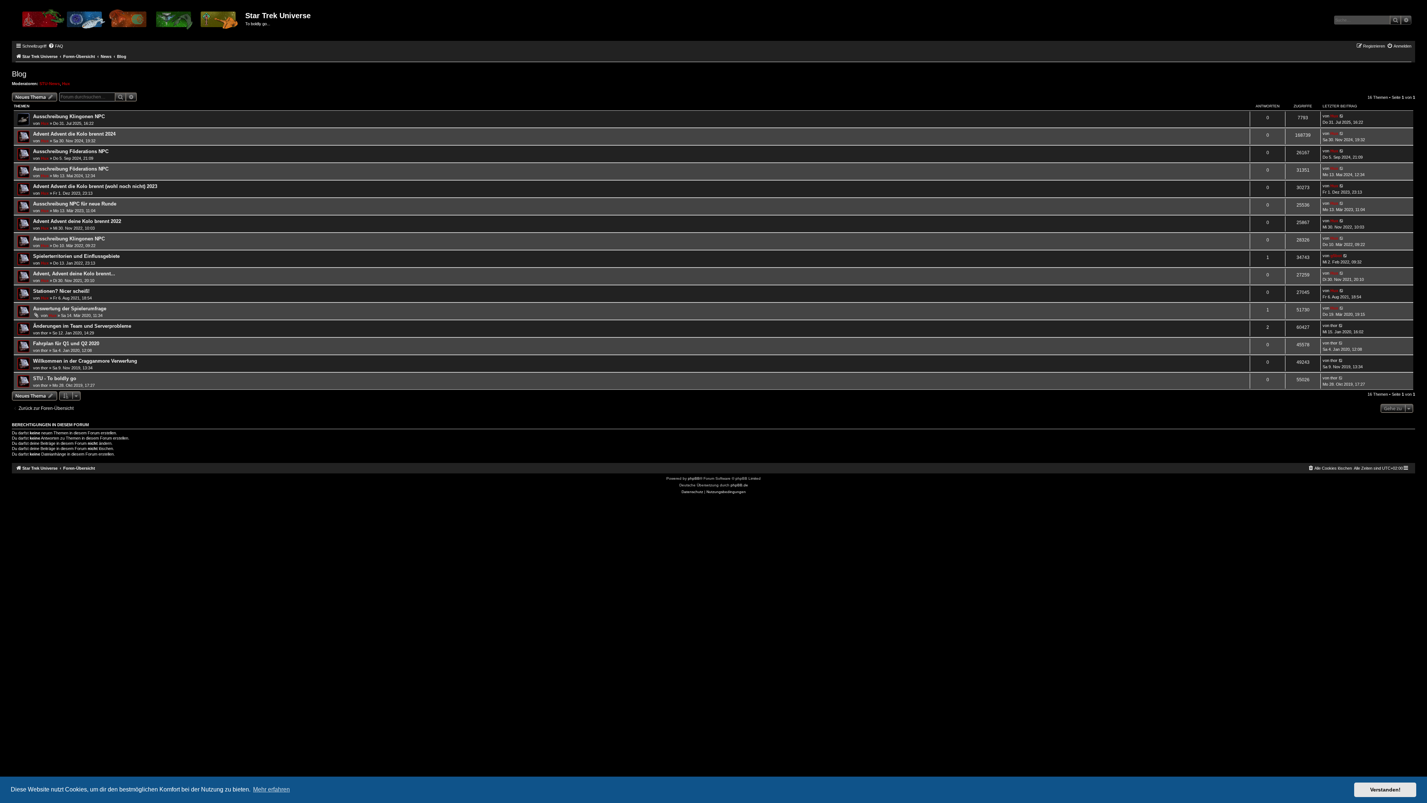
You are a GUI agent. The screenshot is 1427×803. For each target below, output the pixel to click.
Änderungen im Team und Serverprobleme (82, 326)
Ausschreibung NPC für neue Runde (74, 204)
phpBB (694, 478)
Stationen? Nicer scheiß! (61, 291)
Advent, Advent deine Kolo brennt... (74, 273)
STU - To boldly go (54, 378)
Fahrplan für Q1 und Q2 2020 (66, 343)
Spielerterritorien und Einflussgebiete (76, 256)
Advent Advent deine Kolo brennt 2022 (77, 221)
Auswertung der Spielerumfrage (69, 308)
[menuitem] (55, 46)
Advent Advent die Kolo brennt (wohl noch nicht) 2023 (95, 186)
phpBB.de (739, 485)
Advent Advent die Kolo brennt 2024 (74, 134)
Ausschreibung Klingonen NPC (69, 116)
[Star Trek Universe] (129, 21)
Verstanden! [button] (1385, 790)
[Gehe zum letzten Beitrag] (1341, 116)
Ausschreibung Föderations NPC (71, 151)
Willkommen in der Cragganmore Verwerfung (85, 361)
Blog (19, 74)
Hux (66, 83)
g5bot (1336, 255)
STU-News (49, 83)
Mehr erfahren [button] (271, 789)
